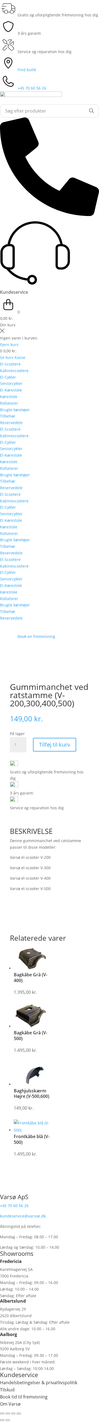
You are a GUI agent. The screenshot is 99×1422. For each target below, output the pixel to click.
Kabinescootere (14, 370)
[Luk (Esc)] (18, 1413)
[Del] (13, 1413)
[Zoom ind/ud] (2, 1413)
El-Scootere (10, 364)
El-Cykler (8, 377)
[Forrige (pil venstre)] (2, 1420)
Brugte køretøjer (15, 409)
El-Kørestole (11, 390)
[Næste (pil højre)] (8, 1420)
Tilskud (7, 1390)
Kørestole (8, 396)
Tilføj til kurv (54, 744)
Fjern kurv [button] (9, 344)
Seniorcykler (11, 383)
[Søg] (92, 111)
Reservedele (11, 422)
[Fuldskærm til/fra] (8, 1413)
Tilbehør (7, 416)
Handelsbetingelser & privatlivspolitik (38, 1383)
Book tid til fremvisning (24, 1397)
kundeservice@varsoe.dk (23, 1216)
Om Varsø (10, 1404)
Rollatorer (9, 403)
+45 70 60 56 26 (14, 1205)
